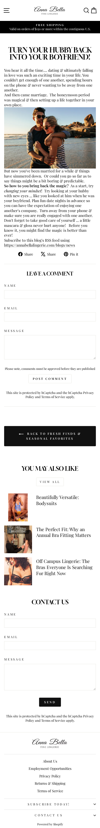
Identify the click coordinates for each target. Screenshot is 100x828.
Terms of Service (53, 397)
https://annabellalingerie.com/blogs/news (39, 245)
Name (10, 285)
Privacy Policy (50, 776)
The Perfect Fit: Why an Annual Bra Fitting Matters (63, 532)
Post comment (50, 379)
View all (50, 482)
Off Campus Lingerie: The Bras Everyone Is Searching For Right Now (64, 567)
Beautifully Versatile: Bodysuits (57, 500)
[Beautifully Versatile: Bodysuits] (18, 507)
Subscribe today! (49, 804)
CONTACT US (49, 815)
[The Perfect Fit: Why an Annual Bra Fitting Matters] (18, 539)
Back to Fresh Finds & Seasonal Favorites (53, 436)
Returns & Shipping (50, 783)
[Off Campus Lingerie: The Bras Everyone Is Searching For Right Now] (18, 571)
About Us (50, 761)
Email (11, 308)
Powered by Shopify (50, 824)
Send (50, 702)
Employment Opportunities (50, 768)
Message (14, 331)
